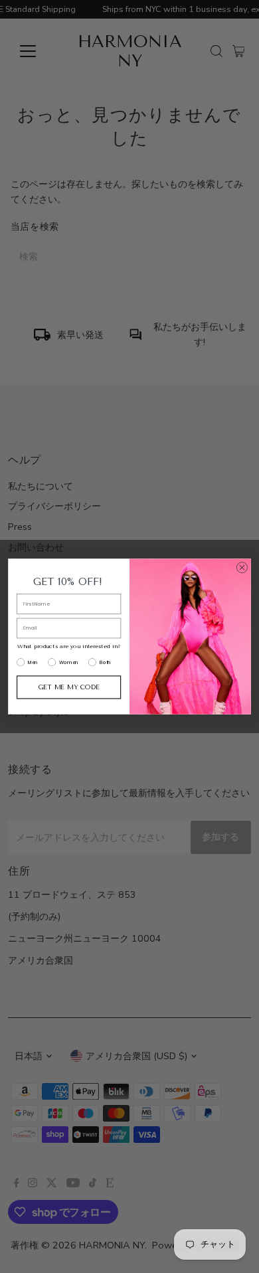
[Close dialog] (242, 567)
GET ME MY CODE (69, 687)
